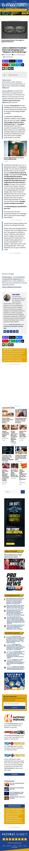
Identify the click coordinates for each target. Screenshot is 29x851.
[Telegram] (19, 839)
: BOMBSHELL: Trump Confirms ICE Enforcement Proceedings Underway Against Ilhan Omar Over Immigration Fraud (15, 662)
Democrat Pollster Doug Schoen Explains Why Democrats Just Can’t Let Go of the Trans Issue (15, 607)
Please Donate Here (14, 806)
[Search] (23, 492)
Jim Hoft (16, 294)
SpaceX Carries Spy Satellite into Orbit (17, 788)
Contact (15, 846)
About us (9, 846)
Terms (24, 846)
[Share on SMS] (6, 68)
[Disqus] (14, 384)
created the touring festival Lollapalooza (13, 278)
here (12, 274)
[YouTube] (25, 839)
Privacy (20, 846)
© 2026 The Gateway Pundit (14, 843)
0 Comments (9, 57)
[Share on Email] (9, 68)
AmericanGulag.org (13, 735)
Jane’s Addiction (7, 91)
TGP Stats (14, 774)
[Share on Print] (12, 68)
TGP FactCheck (9, 768)
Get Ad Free (14, 847)
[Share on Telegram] (16, 64)
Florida (22, 86)
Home (4, 846)
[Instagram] (22, 839)
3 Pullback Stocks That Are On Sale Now (17, 797)
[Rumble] (16, 839)
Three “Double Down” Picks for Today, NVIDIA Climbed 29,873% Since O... (17, 793)
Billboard (6, 88)
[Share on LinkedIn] (19, 64)
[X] (10, 839)
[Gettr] (7, 839)
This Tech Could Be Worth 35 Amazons (17, 784)
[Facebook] (13, 839)
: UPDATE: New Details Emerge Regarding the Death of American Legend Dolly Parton (15, 668)
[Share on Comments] (3, 68)
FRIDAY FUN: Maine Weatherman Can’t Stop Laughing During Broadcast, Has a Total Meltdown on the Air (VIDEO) (15, 627)
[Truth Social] (4, 839)
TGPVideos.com (12, 746)
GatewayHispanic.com (14, 724)
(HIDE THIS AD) (17, 20)
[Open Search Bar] (22, 10)
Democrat (7, 167)
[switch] (27, 10)
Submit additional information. (12, 287)
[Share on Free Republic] (22, 64)
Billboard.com (6, 102)
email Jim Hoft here (15, 324)
